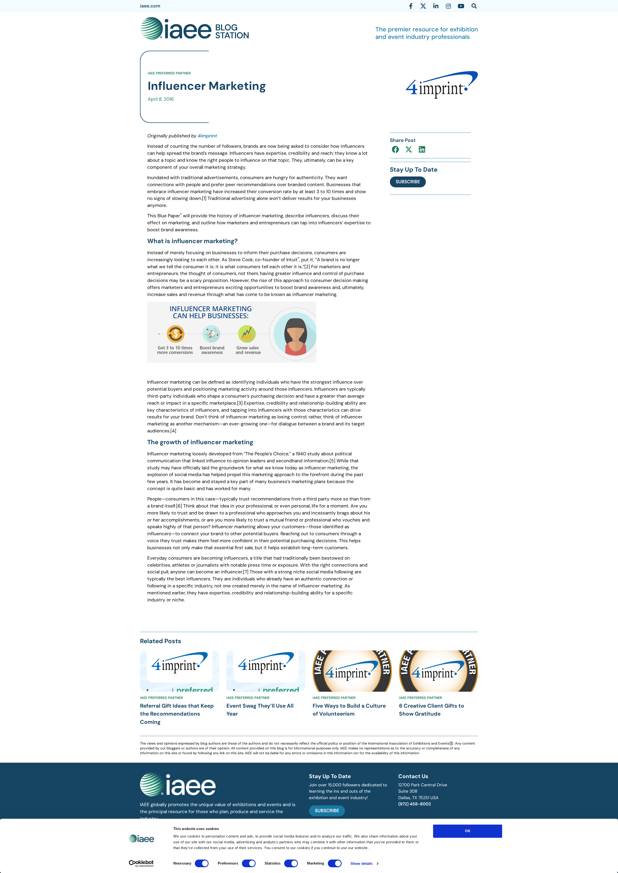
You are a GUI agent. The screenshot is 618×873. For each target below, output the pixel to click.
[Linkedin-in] (435, 6)
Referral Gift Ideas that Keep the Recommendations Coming (177, 713)
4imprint (207, 136)
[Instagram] (448, 6)
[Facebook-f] (410, 6)
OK (468, 831)
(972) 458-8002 (414, 804)
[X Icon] (423, 6)
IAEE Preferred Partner (169, 73)
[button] (395, 149)
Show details (361, 863)
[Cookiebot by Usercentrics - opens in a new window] (141, 863)
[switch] (249, 863)
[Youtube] (460, 6)
